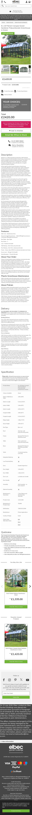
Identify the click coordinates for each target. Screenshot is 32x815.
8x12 (19, 522)
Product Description (9, 91)
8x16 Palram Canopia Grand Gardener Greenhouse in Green (16, 649)
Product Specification (22, 91)
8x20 (19, 524)
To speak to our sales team (17, 142)
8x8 (19, 519)
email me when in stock (16, 135)
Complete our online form (18, 146)
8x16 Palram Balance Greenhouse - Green (16, 594)
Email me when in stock (16, 607)
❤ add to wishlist (16, 131)
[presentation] (2, 586)
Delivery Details (8, 94)
